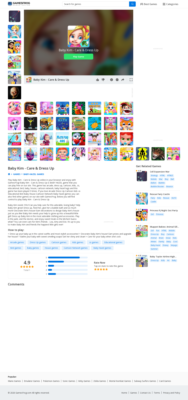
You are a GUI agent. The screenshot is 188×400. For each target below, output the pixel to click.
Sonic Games (69, 381)
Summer (154, 249)
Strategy (154, 175)
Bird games (15, 247)
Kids (159, 198)
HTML (162, 175)
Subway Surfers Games (145, 381)
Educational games (113, 242)
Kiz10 (174, 198)
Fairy (153, 198)
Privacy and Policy (171, 392)
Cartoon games (59, 242)
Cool (175, 241)
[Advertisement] (77, 92)
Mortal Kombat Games (120, 381)
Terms (157, 392)
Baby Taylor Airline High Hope (162, 256)
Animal (154, 238)
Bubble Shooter (157, 186)
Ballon (153, 183)
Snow (168, 238)
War (160, 179)
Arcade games (17, 242)
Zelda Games (99, 381)
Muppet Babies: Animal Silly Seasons (164, 226)
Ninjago (174, 245)
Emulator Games (32, 381)
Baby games (33, 247)
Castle (153, 201)
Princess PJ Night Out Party (164, 210)
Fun (157, 230)
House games (51, 247)
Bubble (162, 183)
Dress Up (155, 234)
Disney (165, 245)
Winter (153, 241)
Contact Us (145, 392)
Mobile (154, 179)
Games (133, 392)
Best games (150, 4)
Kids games (77, 242)
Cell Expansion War (159, 171)
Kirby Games (84, 381)
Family (161, 241)
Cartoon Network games (76, 247)
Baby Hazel (155, 245)
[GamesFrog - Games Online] (19, 4)
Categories (172, 4)
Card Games (165, 381)
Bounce (169, 186)
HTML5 (170, 175)
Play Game (78, 56)
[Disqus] (94, 324)
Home (124, 392)
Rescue (166, 198)
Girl (152, 214)
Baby (169, 241)
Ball (172, 179)
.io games (93, 242)
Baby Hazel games (102, 247)
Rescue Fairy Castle (160, 194)
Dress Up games (38, 242)
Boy (166, 179)
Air (168, 260)
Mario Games (14, 381)
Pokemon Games (51, 381)
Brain (161, 238)
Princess (159, 214)
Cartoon (170, 234)
